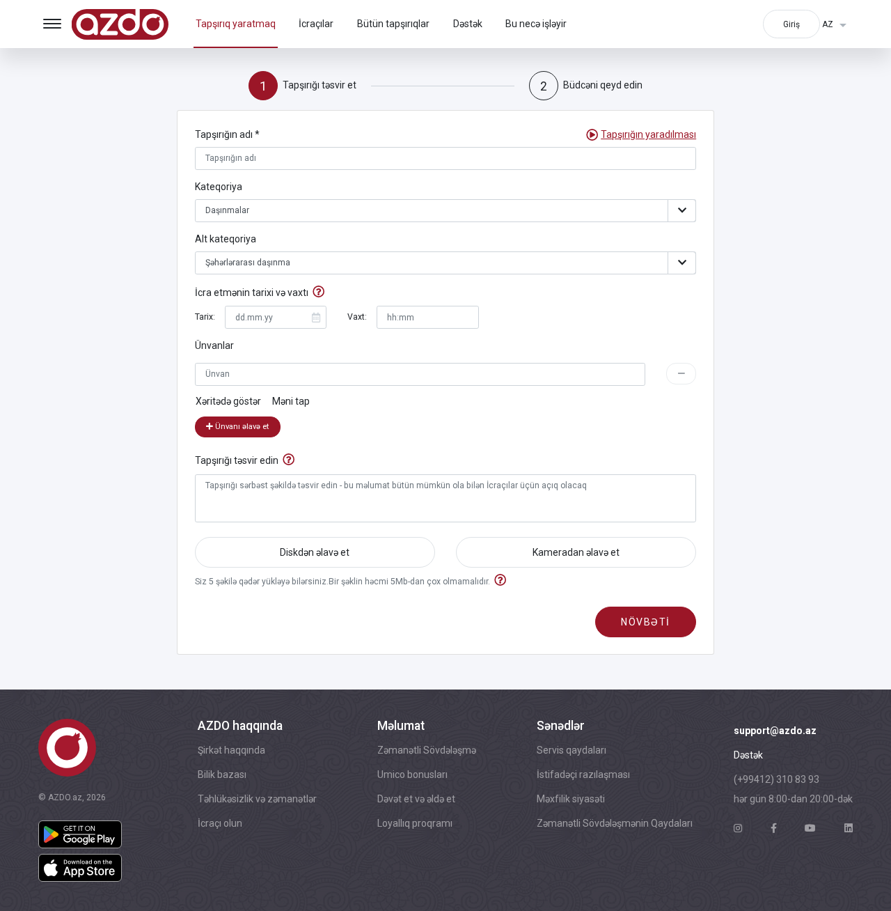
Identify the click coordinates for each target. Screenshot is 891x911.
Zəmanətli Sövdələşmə (426, 750)
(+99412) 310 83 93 (776, 779)
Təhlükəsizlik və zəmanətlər (257, 798)
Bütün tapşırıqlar (393, 23)
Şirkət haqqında (231, 750)
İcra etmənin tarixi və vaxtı (251, 292)
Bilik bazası (222, 774)
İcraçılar (316, 23)
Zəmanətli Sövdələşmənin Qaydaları (615, 823)
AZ (828, 24)
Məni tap (291, 401)
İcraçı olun (220, 823)
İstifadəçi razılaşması (583, 774)
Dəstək (467, 23)
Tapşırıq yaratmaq (236, 23)
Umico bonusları (412, 774)
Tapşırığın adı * (227, 134)
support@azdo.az (775, 730)
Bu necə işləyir (536, 23)
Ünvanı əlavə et (241, 426)
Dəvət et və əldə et (416, 798)
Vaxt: (357, 317)
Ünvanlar (214, 345)
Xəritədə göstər (228, 401)
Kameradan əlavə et (576, 552)
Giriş (791, 24)
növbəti (645, 622)
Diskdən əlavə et (314, 552)
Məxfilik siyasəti (571, 798)
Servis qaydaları (571, 750)
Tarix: (205, 317)
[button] (648, 134)
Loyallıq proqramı (414, 823)
